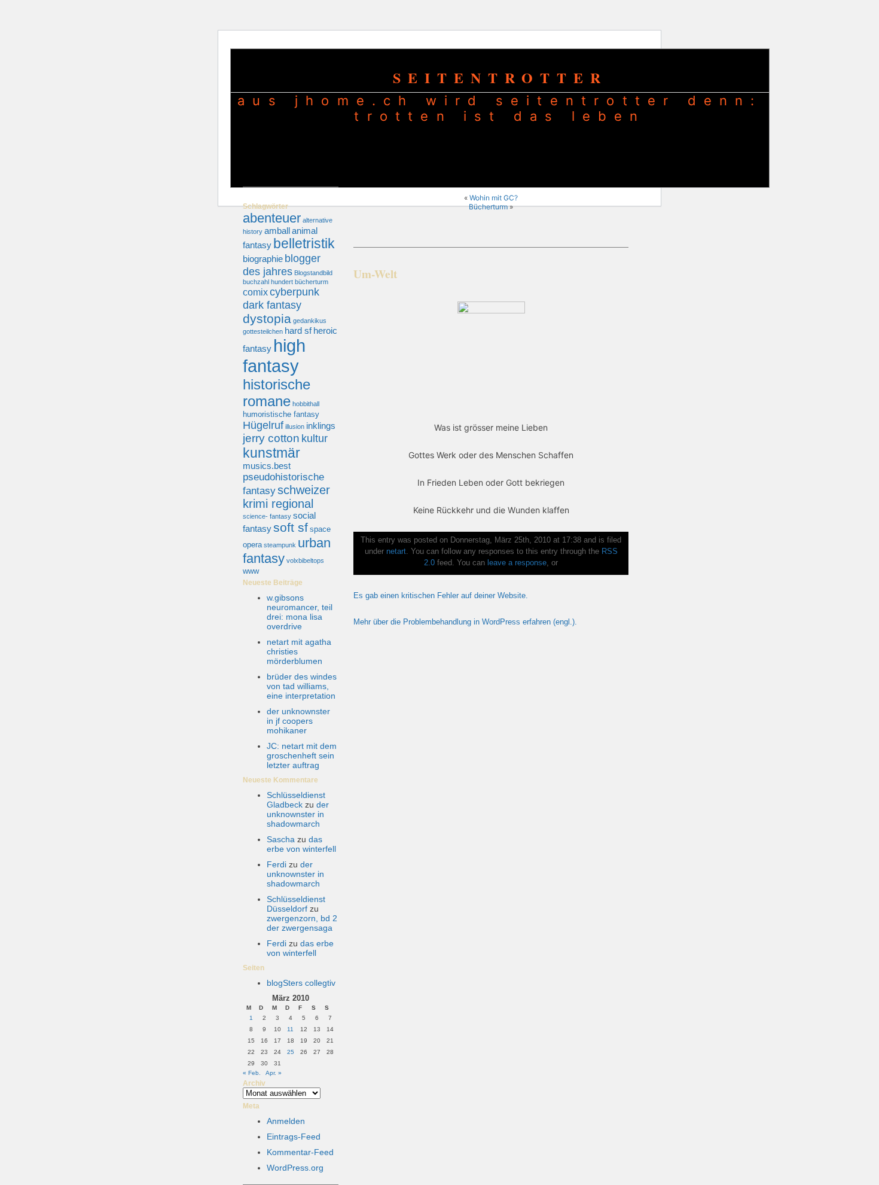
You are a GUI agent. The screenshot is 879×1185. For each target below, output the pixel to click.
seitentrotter (500, 77)
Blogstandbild (313, 272)
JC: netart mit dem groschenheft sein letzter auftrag (302, 755)
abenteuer (272, 218)
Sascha (281, 839)
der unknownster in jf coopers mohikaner (298, 720)
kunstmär (271, 453)
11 (290, 1029)
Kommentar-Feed (300, 1152)
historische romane (276, 392)
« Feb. (252, 1073)
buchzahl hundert (268, 281)
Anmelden (286, 1121)
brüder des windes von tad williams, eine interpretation (302, 686)
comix (255, 292)
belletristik (304, 243)
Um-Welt (375, 274)
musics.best (267, 466)
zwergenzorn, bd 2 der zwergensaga (302, 923)
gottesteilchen (263, 331)
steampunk (280, 545)
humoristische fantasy (281, 414)
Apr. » (273, 1073)
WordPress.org (295, 1167)
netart (396, 551)
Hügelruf (263, 425)
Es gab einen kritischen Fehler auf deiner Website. (440, 596)
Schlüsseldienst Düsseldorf (296, 903)
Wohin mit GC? (493, 197)
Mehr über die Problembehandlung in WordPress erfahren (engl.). (465, 622)
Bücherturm (488, 206)
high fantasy (274, 356)
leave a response (517, 563)
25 (290, 1052)
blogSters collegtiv (301, 983)
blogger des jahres (282, 265)
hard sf (298, 331)
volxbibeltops (305, 560)
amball (277, 231)
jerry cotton (271, 438)
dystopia (267, 318)
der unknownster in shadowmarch (298, 814)
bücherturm (311, 281)
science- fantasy (267, 516)
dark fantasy (272, 304)
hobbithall (305, 403)
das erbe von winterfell (301, 844)
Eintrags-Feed (294, 1136)
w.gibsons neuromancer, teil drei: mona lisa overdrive (299, 612)
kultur (314, 438)
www (251, 570)
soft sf (290, 527)
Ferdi (276, 864)
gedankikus (309, 320)
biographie (263, 259)
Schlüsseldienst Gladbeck (296, 799)
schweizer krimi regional (286, 496)
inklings (320, 426)
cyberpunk (294, 291)
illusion (294, 426)
